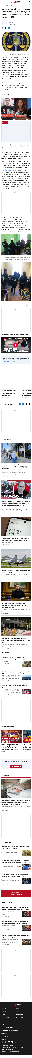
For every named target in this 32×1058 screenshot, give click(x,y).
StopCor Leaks (6, 903)
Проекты (3, 1008)
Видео (17, 1008)
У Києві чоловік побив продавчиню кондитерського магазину (9, 395)
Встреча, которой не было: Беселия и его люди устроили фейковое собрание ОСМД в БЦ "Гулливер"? (15, 467)
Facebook (20, 360)
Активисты (4, 1033)
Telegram (15, 360)
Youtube (25, 360)
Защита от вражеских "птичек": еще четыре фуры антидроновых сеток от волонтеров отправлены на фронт (11, 747)
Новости (3, 1011)
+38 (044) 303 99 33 (16, 894)
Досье (3, 1014)
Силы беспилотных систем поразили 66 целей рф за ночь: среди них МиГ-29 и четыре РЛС (15, 571)
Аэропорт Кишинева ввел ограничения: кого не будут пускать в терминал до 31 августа (16, 672)
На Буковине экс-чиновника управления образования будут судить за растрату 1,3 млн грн (15, 640)
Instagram (9, 361)
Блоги (17, 1011)
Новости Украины (11, 6)
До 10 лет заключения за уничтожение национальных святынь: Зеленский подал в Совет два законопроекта (14, 605)
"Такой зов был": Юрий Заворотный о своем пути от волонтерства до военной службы (15, 686)
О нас (2, 1024)
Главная (3, 6)
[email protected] (15, 1051)
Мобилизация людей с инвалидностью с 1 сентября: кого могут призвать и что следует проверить (15, 659)
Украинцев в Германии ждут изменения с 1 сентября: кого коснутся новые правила (14, 875)
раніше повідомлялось (10, 171)
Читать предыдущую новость (9, 390)
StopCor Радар (5, 1017)
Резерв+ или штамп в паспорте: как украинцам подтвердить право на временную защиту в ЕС (15, 861)
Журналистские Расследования (9, 1030)
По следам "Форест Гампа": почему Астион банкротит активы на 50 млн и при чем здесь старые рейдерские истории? (15, 909)
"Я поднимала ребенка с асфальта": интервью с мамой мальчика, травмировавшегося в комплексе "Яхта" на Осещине (15, 802)
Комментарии (8, 404)
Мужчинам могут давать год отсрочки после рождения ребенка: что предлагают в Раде (15, 539)
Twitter (4, 361)
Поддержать (17, 766)
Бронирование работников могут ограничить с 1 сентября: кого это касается (15, 847)
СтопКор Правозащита (7, 1027)
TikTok (14, 361)
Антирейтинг (19, 1017)
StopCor (11, 21)
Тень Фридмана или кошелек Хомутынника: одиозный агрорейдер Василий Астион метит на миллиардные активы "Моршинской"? (15, 923)
